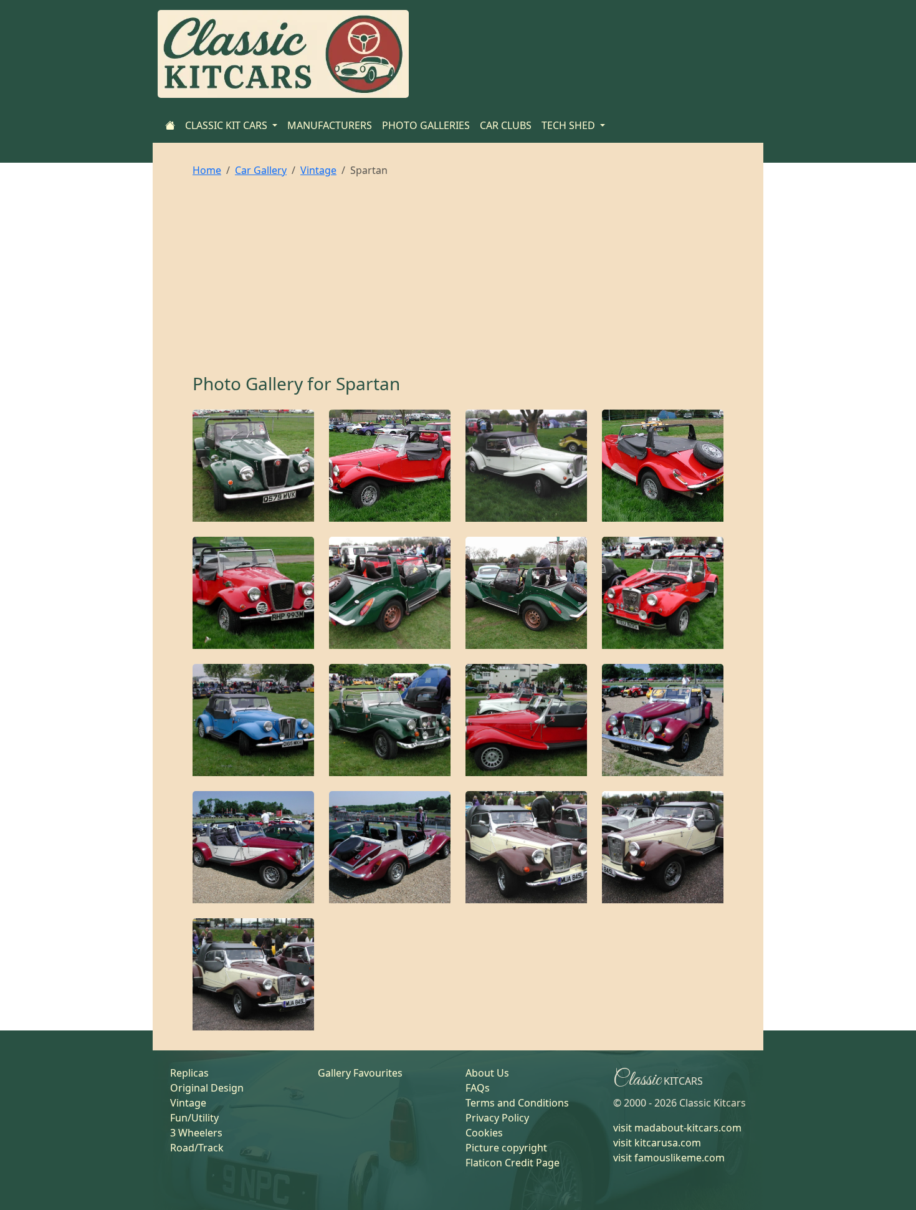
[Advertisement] (458, 280)
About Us (487, 1073)
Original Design (207, 1088)
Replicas (189, 1073)
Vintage (318, 170)
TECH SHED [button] (569, 125)
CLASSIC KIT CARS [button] (227, 125)
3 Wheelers (196, 1133)
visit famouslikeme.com (669, 1157)
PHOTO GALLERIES (426, 125)
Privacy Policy (497, 1118)
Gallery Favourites (360, 1073)
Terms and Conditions (517, 1103)
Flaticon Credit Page (512, 1162)
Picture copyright (506, 1148)
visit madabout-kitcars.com (677, 1128)
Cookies (484, 1133)
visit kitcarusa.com (657, 1143)
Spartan (368, 383)
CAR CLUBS (506, 125)
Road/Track (197, 1148)
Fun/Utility (194, 1118)
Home (207, 170)
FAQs (477, 1088)
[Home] (170, 125)
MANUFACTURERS (329, 125)
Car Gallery (261, 170)
